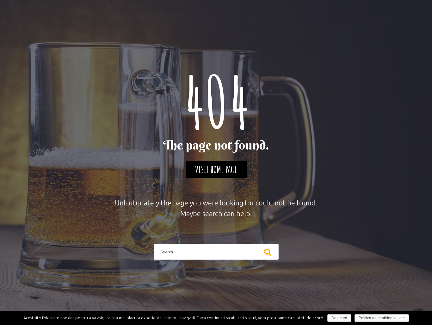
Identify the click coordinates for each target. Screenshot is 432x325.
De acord (339, 318)
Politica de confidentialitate (382, 318)
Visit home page (216, 169)
